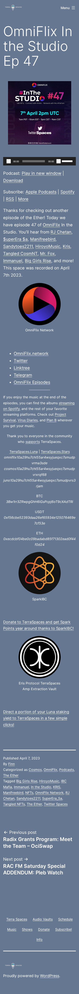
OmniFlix (51, 224)
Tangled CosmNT (20, 253)
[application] (39, 161)
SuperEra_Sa (52, 798)
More (23, 199)
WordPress (49, 976)
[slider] (68, 161)
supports (32, 442)
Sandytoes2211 (18, 246)
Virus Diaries (28, 420)
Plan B (51, 420)
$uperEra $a (15, 239)
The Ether (11, 775)
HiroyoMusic (47, 246)
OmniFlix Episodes (32, 382)
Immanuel (12, 260)
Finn (11, 764)
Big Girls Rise (38, 260)
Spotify (67, 191)
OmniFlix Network (49, 793)
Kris (66, 246)
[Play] (9, 161)
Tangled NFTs (14, 804)
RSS (10, 199)
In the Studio (41, 787)
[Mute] (58, 161)
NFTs (29, 793)
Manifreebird (42, 239)
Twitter (21, 360)
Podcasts (66, 769)
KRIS (56, 787)
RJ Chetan (61, 232)
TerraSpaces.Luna (23, 451)
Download (13, 180)
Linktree (22, 367)
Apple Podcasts (40, 191)
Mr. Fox (47, 253)
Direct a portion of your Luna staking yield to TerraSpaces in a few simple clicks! (36, 718)
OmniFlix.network (31, 353)
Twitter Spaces (56, 804)
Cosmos (35, 769)
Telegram (23, 375)
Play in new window (41, 173)
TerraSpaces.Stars (55, 451)
